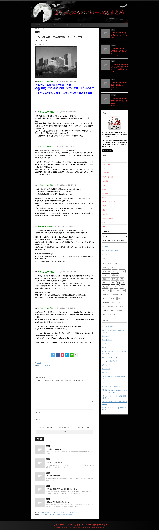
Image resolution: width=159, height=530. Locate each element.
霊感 (109, 314)
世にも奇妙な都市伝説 (109, 326)
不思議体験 (106, 279)
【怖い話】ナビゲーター (54, 462)
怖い (122, 294)
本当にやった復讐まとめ (110, 250)
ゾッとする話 (106, 271)
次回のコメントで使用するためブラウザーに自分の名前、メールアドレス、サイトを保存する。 (65, 427)
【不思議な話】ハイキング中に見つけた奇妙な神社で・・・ (119, 51)
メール (38, 412)
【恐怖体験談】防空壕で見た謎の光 (57, 502)
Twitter (82, 25)
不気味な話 (115, 279)
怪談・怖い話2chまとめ (109, 357)
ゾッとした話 (114, 267)
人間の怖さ (106, 283)
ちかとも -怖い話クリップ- (111, 361)
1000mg (104, 254)
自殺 (104, 306)
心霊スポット (106, 294)
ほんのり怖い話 (107, 263)
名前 (37, 404)
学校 (104, 291)
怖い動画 (113, 298)
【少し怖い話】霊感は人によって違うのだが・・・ (119, 85)
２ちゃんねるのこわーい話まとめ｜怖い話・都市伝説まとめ (79, 524)
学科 (44, 365)
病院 (113, 302)
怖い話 (39, 363)
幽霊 (118, 291)
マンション (106, 275)
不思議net (105, 247)
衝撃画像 (110, 306)
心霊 (123, 291)
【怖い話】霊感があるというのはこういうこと (61, 489)
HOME (38, 25)
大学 (41, 365)
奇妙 (123, 283)
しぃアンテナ (106, 382)
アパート (116, 263)
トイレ (115, 271)
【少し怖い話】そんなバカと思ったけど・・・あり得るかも (59, 512)
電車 (104, 314)
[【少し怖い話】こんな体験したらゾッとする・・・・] (67, 355)
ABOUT (53, 25)
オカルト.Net (106, 369)
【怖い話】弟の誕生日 (53, 476)
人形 (122, 279)
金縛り (112, 310)
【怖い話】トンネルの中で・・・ (57, 449)
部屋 (121, 306)
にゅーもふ (105, 336)
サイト (38, 419)
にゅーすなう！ (107, 340)
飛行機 (48, 365)
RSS (67, 25)
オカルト (105, 267)
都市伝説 (105, 310)
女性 (116, 287)
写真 (113, 283)
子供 (121, 287)
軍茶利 (104, 347)
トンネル (122, 271)
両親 (38, 365)
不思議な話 (115, 275)
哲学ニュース (106, 365)
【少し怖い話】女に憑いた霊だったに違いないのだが (119, 35)
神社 (118, 302)
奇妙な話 (105, 287)
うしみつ (104, 373)
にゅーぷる (105, 344)
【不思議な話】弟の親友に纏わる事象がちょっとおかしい (119, 100)
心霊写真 (115, 294)
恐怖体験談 (106, 302)
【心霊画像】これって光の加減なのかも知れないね (56, 514)
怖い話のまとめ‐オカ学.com (111, 386)
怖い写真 (105, 298)
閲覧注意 (119, 310)
